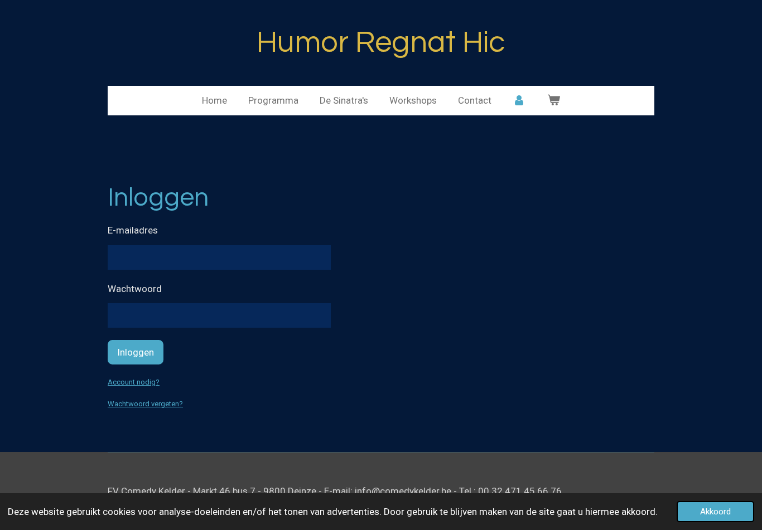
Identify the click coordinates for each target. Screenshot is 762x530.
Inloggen (135, 352)
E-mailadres (133, 230)
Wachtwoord (135, 288)
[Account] (519, 101)
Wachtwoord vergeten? (145, 404)
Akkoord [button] (715, 512)
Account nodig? (134, 382)
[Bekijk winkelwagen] (553, 101)
